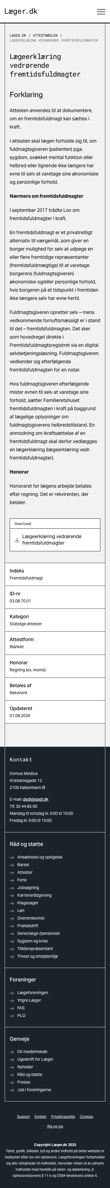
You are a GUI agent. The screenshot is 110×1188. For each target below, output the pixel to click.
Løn (20, 910)
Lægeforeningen (32, 992)
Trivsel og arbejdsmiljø (37, 956)
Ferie (22, 880)
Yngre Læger (29, 1000)
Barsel (23, 864)
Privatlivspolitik (63, 1116)
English (40, 1116)
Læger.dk (18, 35)
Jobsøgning (28, 887)
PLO (21, 1015)
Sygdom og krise (32, 941)
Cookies (86, 1116)
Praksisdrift (27, 925)
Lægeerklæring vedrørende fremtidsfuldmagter (54, 40)
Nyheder (25, 1066)
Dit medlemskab (32, 1051)
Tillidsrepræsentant (35, 948)
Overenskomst (31, 918)
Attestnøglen (45, 35)
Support (23, 1116)
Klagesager (27, 902)
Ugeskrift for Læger (35, 1059)
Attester (25, 872)
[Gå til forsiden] (21, 12)
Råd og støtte (29, 1074)
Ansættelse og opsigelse (39, 857)
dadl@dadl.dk (35, 799)
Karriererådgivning (34, 895)
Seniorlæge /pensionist (38, 933)
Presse (23, 1082)
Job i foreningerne (34, 1089)
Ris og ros (55, 1126)
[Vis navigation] (101, 11)
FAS (21, 1007)
